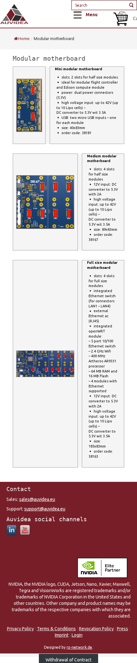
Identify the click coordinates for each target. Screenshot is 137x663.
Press (122, 628)
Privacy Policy (20, 628)
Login (77, 635)
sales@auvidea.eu (37, 499)
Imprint (61, 635)
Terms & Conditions (56, 628)
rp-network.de (79, 647)
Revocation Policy (96, 628)
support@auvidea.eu (44, 508)
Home (23, 38)
